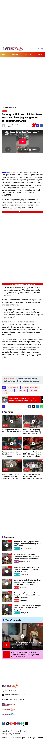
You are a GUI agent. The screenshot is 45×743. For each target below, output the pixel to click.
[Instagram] (11, 723)
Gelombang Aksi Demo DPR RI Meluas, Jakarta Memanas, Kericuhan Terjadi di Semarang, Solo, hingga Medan (33, 454)
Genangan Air (14, 388)
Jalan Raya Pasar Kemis (31, 388)
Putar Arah (33, 390)
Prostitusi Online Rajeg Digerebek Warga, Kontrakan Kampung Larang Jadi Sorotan (27, 544)
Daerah (4, 111)
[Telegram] (37, 406)
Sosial (16, 561)
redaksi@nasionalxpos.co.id (15, 695)
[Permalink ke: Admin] (4, 125)
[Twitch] (19, 723)
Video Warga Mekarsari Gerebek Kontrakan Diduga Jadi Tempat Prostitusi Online (26, 569)
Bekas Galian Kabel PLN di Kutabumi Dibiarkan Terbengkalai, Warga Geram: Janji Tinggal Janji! (12, 476)
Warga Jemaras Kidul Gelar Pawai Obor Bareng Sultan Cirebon (11, 454)
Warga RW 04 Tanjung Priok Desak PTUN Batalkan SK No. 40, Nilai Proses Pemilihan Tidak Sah (32, 476)
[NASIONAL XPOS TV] (15, 49)
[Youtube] (15, 723)
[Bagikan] (41, 125)
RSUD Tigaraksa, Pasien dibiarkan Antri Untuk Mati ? (11, 432)
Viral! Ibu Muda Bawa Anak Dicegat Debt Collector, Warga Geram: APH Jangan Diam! (27, 608)
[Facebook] (29, 406)
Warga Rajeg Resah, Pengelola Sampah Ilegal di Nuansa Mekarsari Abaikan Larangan (27, 595)
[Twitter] (33, 406)
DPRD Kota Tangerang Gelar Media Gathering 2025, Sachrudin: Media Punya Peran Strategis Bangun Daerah (32, 432)
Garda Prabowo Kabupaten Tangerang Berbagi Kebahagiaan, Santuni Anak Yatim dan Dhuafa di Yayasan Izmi (27, 557)
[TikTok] (26, 723)
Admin (8, 125)
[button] (38, 49)
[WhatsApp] (41, 406)
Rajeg (6, 393)
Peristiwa (17, 549)
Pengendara (21, 390)
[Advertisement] (22, 23)
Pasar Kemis (8, 390)
